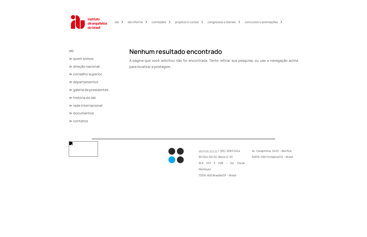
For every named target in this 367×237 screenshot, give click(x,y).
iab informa (135, 22)
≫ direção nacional (84, 66)
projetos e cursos (187, 22)
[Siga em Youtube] (180, 159)
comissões (159, 22)
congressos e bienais (221, 22)
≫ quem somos (81, 58)
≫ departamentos (83, 82)
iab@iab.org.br (208, 151)
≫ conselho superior (85, 74)
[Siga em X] (171, 159)
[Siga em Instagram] (180, 151)
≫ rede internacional (85, 105)
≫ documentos (81, 113)
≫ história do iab (82, 97)
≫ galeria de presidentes (88, 89)
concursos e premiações (261, 22)
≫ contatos (78, 121)
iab (117, 22)
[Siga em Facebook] (171, 151)
